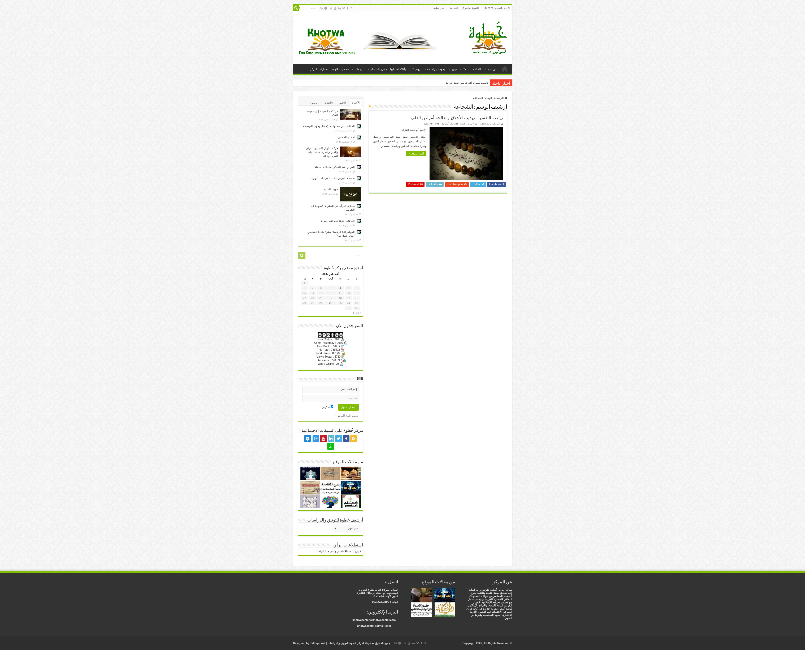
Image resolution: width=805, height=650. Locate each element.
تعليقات (328, 102)
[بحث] (296, 8)
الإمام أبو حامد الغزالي (490, 123)
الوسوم (314, 102)
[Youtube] (335, 8)
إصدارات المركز (319, 69)
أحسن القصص (346, 137)
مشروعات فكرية (377, 69)
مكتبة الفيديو (459, 69)
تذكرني (326, 407)
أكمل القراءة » (416, 153)
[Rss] (351, 8)
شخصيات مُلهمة (340, 69)
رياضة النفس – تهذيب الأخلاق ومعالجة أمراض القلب (457, 117)
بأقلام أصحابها (398, 69)
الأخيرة (356, 102)
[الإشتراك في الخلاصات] (370, 106)
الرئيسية (504, 68)
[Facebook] (347, 8)
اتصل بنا (453, 7)
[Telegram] (326, 8)
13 (320, 293)
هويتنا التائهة (331, 189)
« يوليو (357, 312)
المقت (484, 82)
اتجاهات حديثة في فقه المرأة (338, 220)
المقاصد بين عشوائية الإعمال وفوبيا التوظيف (329, 126)
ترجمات (359, 69)
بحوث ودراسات (436, 69)
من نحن (492, 69)
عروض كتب (415, 69)
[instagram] (331, 8)
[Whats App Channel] (321, 8)
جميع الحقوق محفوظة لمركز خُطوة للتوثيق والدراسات (358, 643)
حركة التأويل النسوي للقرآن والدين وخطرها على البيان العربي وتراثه (322, 152)
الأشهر (342, 102)
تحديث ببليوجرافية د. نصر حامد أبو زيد (333, 178)
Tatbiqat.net (317, 643)
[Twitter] (343, 8)
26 (330, 303)
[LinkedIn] (339, 8)
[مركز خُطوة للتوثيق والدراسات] (489, 37)
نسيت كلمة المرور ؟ (347, 415)
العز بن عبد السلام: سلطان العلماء (335, 167)
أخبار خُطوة (439, 7)
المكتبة (477, 69)
